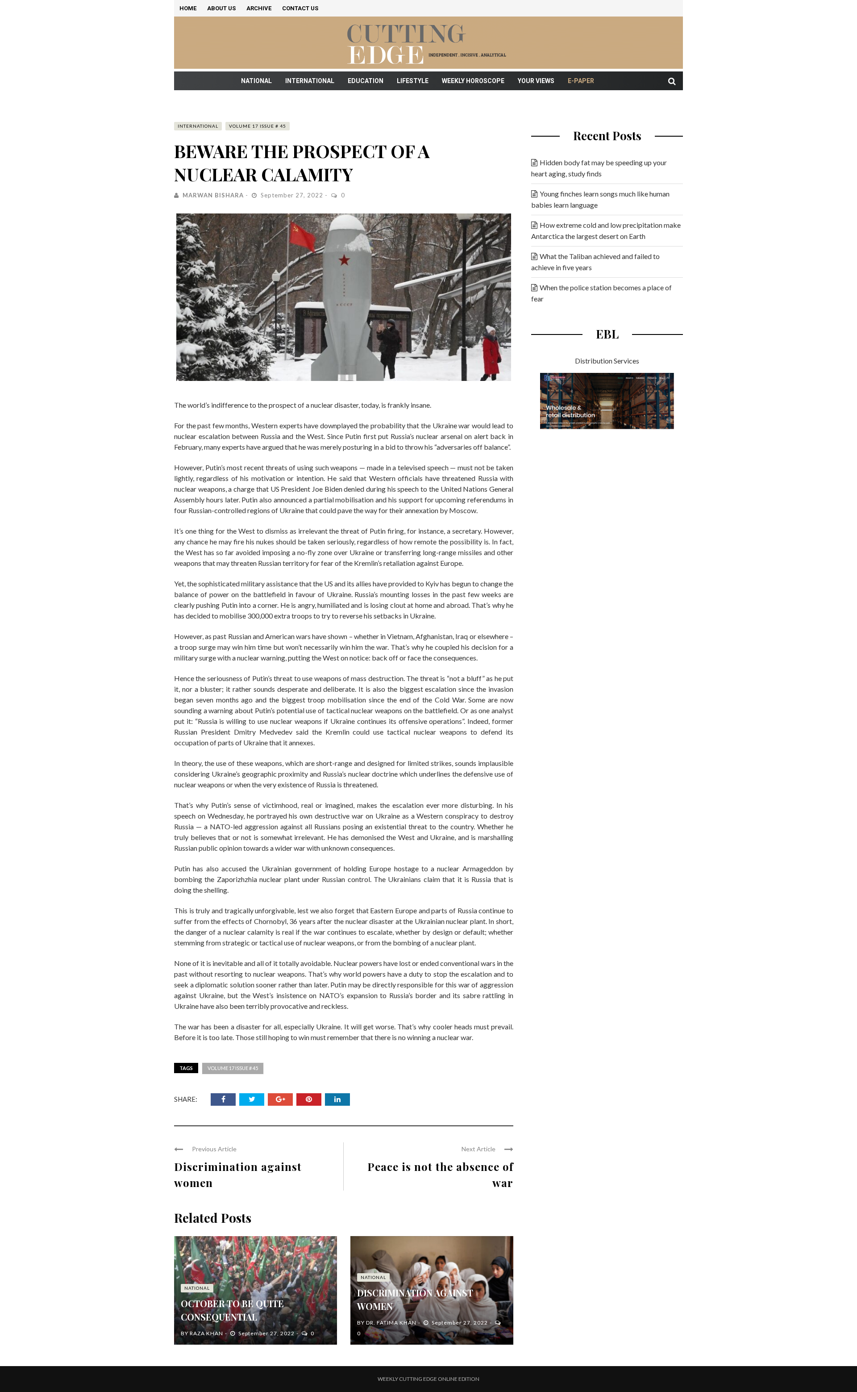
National (256, 80)
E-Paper (581, 80)
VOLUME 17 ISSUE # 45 (257, 126)
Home (187, 8)
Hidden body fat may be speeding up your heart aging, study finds (599, 168)
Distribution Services (607, 360)
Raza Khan (206, 1333)
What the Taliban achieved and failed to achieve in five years (595, 262)
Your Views (536, 80)
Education (365, 80)
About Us (221, 8)
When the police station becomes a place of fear (601, 293)
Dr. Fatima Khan (391, 1322)
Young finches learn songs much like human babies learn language (600, 199)
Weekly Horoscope (473, 80)
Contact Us (300, 8)
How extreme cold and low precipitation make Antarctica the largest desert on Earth (606, 230)
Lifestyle (412, 80)
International (309, 80)
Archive (258, 8)
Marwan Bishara (213, 195)
